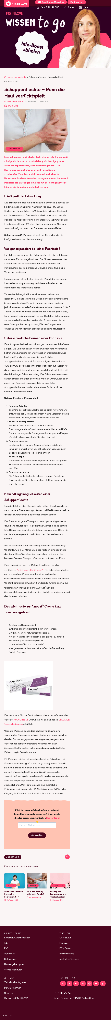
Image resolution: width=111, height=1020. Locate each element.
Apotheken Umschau (52, 2)
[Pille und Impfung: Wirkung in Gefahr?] (37, 888)
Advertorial (20, 77)
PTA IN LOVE (13, 106)
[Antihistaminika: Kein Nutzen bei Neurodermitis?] (14, 888)
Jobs (6, 943)
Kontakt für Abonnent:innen (17, 938)
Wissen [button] (11, 885)
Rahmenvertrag (67, 954)
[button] (55, 37)
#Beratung (13, 857)
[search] (69, 7)
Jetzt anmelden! (37, 835)
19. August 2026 (12, 900)
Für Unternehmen (12, 988)
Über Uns (8, 993)
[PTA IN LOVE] (16, 3)
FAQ (6, 948)
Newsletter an (53, 818)
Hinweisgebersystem (14, 965)
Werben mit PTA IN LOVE (16, 999)
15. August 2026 (57, 900)
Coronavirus (65, 938)
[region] (55, 37)
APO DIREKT (21, 720)
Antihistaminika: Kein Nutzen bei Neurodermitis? (13, 894)
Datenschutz (10, 959)
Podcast (63, 943)
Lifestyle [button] (58, 885)
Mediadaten (76, 2)
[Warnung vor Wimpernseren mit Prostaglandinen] (60, 888)
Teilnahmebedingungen (15, 983)
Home (10, 77)
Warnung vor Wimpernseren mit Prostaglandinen (58, 894)
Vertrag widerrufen (13, 970)
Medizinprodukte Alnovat (29, 570)
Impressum (9, 954)
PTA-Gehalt (65, 948)
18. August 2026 (35, 897)
